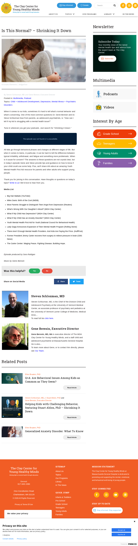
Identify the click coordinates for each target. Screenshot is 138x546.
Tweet (78, 281)
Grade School (111, 133)
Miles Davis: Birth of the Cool (19, 200)
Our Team (39, 351)
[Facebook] (123, 5)
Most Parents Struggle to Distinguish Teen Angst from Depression (35, 205)
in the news (61, 485)
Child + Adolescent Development (25, 102)
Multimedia (18, 98)
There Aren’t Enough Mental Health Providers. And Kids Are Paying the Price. (40, 231)
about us (60, 471)
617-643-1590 (24, 484)
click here (49, 318)
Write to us (14, 183)
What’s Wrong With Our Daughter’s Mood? (25, 209)
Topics (68, 14)
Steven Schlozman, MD (15, 95)
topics (58, 475)
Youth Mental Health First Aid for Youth (23, 222)
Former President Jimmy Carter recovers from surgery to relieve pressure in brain (42, 236)
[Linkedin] (135, 5)
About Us (53, 14)
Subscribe (109, 59)
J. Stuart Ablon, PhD (53, 398)
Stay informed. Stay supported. (109, 510)
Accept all (121, 530)
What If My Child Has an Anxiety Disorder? (25, 218)
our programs (62, 478)
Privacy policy (22, 539)
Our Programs (89, 14)
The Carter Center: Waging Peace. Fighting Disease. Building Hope (36, 243)
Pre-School (60, 501)
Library (108, 14)
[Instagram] (129, 5)
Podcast (27, 98)
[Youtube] (115, 494)
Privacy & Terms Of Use (24, 504)
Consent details (8, 539)
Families (108, 163)
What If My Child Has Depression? (22, 214)
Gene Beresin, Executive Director (42, 95)
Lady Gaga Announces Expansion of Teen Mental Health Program (35, 227)
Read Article (72, 388)
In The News (128, 14)
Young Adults (110, 153)
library (58, 482)
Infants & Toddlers (63, 497)
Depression (46, 102)
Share (62, 281)
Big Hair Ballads (14, 196)
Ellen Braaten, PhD (32, 374)
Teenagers (109, 143)
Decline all (121, 534)
